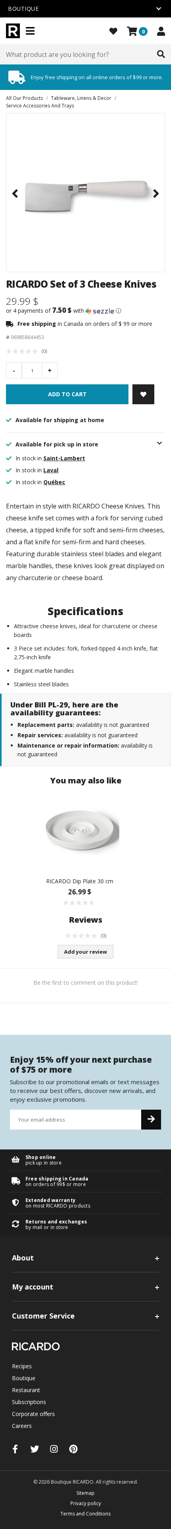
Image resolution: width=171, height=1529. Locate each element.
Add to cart (67, 394)
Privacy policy (85, 1503)
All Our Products (24, 98)
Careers (22, 1426)
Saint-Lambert (64, 458)
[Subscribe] (151, 1120)
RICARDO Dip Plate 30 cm (79, 881)
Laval (50, 470)
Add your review (85, 951)
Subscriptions (29, 1402)
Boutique (23, 1378)
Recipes (22, 1366)
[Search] (161, 54)
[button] (85, 311)
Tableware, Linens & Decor (81, 98)
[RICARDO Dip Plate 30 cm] (79, 831)
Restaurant (26, 1390)
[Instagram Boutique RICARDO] (54, 1449)
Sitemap (85, 1493)
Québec (54, 482)
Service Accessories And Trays (40, 105)
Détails (85, 1160)
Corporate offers (33, 1414)
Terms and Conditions (85, 1513)
